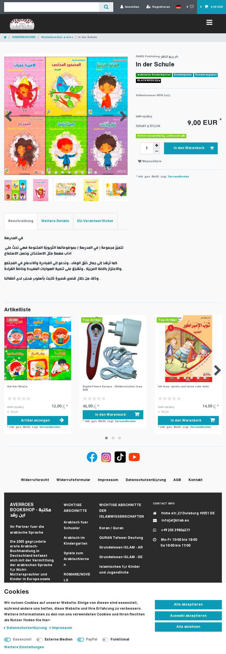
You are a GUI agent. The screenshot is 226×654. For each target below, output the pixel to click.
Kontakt (196, 480)
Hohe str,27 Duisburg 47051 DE (187, 513)
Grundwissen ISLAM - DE (120, 557)
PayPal (91, 639)
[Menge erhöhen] (156, 145)
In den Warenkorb (189, 148)
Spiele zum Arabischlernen (76, 559)
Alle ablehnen (188, 627)
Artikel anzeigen (35, 420)
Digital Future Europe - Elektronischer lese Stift (112, 388)
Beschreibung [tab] (20, 221)
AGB (177, 480)
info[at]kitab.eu (175, 520)
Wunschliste (151, 161)
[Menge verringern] (156, 151)
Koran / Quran (111, 528)
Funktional (120, 639)
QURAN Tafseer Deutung (121, 538)
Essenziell (22, 639)
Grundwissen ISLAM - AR (121, 547)
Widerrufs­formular (73, 480)
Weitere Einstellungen (24, 647)
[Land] (178, 7)
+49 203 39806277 (175, 530)
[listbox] (37, 348)
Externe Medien (58, 639)
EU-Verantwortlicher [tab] (95, 221)
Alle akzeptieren (188, 604)
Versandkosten (178, 176)
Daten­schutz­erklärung (27, 628)
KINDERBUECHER (24, 37)
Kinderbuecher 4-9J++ (57, 37)
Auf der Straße (17, 386)
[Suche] (106, 7)
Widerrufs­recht (35, 480)
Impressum (62, 628)
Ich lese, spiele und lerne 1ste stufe (183, 386)
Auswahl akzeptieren (188, 616)
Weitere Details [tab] (55, 221)
